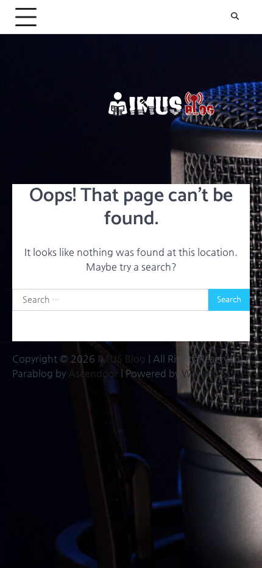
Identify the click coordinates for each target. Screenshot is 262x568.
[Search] (234, 17)
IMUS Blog (121, 358)
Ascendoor (93, 373)
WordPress (206, 373)
